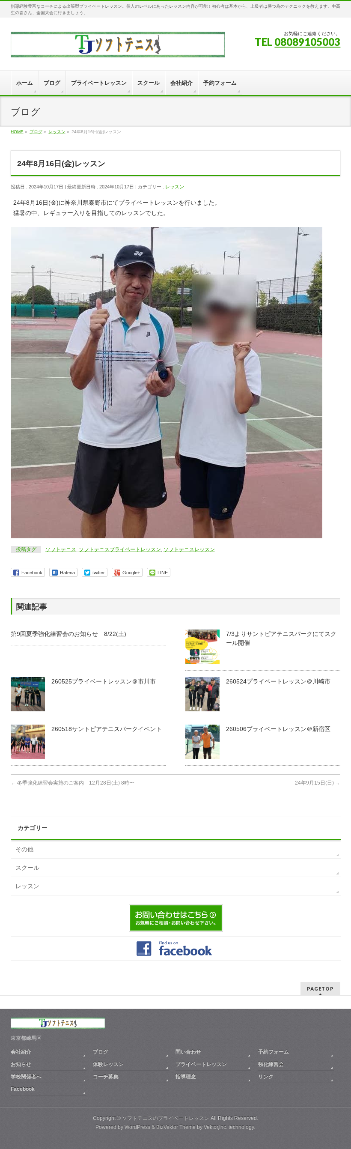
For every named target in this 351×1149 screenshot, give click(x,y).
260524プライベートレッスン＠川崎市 (278, 681)
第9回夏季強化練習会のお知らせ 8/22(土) (68, 633)
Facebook (23, 1089)
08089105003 (307, 42)
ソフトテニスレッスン (189, 549)
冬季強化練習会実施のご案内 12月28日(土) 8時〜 (72, 783)
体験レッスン (108, 1064)
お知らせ (21, 1064)
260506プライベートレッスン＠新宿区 (278, 728)
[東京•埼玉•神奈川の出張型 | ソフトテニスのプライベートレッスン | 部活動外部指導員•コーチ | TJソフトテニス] (118, 48)
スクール (27, 867)
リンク (266, 1077)
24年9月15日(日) (317, 783)
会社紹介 (21, 1052)
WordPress (137, 1127)
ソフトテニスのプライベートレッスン (165, 1118)
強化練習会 (271, 1064)
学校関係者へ (26, 1077)
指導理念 (186, 1077)
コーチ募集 (106, 1077)
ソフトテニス (60, 549)
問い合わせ (188, 1052)
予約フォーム (273, 1052)
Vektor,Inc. (215, 1127)
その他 (24, 849)
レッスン (174, 186)
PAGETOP (320, 988)
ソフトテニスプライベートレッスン (120, 549)
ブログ (100, 1052)
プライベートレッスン (201, 1064)
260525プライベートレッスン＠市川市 (103, 681)
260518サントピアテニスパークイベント (106, 728)
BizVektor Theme (176, 1127)
